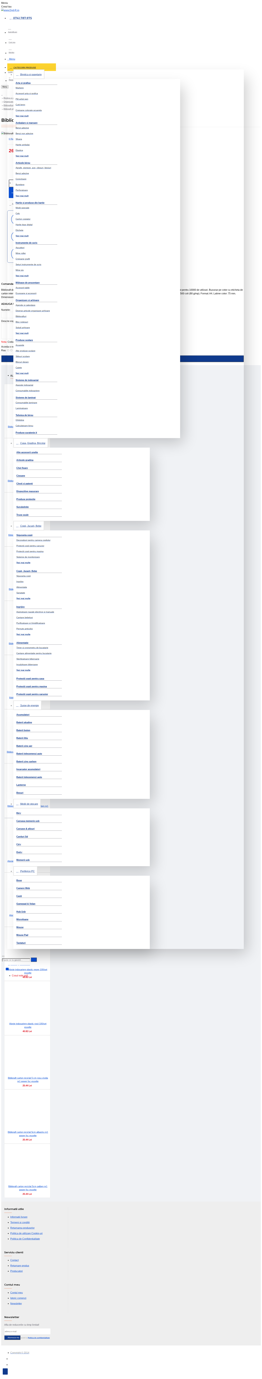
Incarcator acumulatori (28, 769)
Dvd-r (19, 852)
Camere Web (23, 888)
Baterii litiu (22, 738)
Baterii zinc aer (24, 746)
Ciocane (20, 475)
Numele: (5, 310)
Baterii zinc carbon (26, 761)
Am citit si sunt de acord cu (28, 1338)
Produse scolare (24, 340)
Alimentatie (22, 642)
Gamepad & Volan (25, 903)
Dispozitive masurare (27, 491)
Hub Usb (21, 911)
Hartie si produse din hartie (30, 202)
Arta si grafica (23, 83)
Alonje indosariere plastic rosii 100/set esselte (27, 1025)
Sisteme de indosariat (27, 380)
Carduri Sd (22, 836)
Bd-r (18, 813)
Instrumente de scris (26, 242)
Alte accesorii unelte (27, 452)
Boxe (19, 880)
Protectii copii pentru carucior (32, 694)
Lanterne (21, 785)
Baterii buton (23, 730)
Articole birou (23, 162)
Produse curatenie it (26, 432)
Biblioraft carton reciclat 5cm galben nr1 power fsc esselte (27, 1188)
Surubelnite (22, 507)
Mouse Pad (22, 935)
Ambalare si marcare (26, 122)
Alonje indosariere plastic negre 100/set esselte (27, 971)
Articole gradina (24, 460)
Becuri (19, 792)
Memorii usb (23, 860)
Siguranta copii (24, 535)
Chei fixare (22, 468)
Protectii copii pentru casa (30, 678)
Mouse (20, 927)
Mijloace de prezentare (28, 282)
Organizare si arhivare (27, 300)
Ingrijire (20, 606)
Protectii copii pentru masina (31, 686)
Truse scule (22, 514)
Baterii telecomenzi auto (29, 753)
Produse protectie (25, 499)
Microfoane (22, 919)
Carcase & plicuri (25, 828)
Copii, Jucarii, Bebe (26, 571)
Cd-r (18, 844)
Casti (19, 896)
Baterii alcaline (24, 722)
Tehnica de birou (24, 415)
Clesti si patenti (24, 483)
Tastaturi (21, 943)
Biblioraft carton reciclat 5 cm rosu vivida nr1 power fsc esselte (28, 1080)
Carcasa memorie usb (27, 821)
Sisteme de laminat (26, 397)
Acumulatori (22, 714)
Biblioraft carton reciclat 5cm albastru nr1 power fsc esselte (28, 1134)
